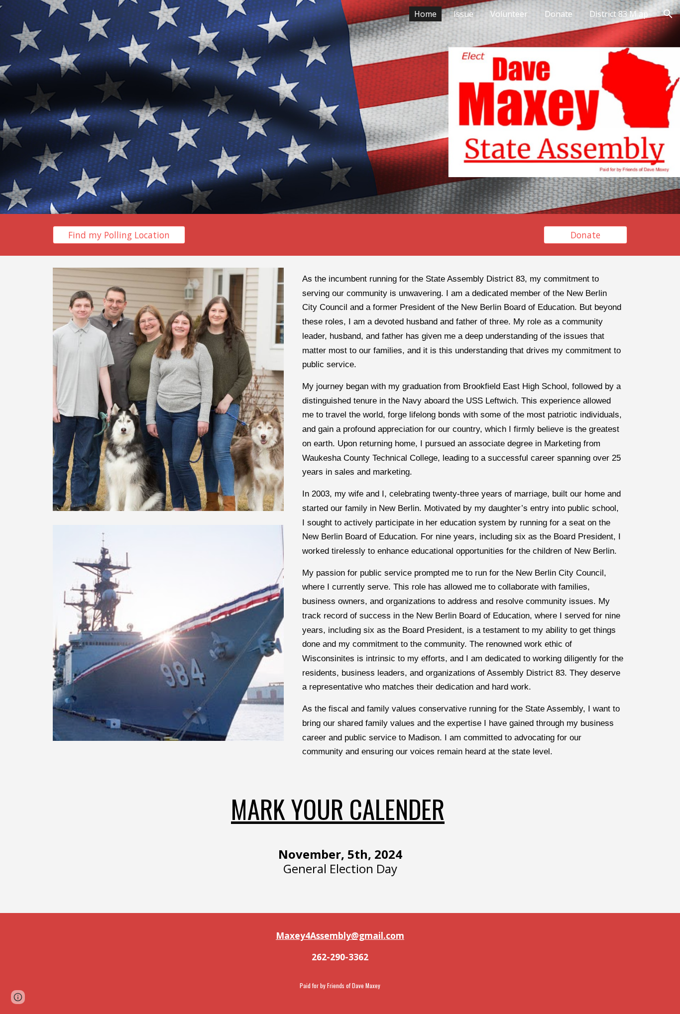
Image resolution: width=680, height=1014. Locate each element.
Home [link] (425, 13)
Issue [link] (463, 13)
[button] (668, 14)
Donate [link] (558, 13)
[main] (462, 515)
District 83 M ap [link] (618, 13)
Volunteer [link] (509, 13)
